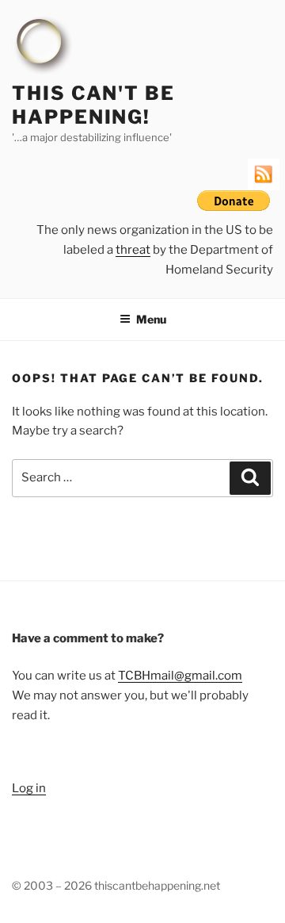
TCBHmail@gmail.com (180, 675)
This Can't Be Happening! (93, 105)
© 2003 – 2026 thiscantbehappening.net (116, 885)
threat (133, 250)
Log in (29, 788)
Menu (151, 319)
